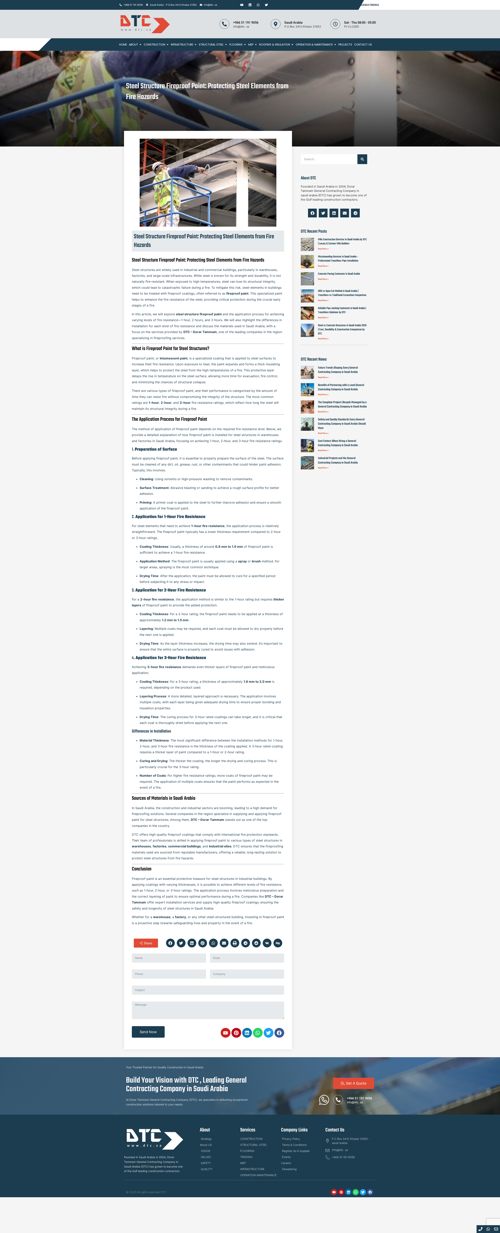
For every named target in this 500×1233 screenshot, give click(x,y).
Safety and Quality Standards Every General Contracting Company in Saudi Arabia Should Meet (342, 424)
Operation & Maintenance (314, 44)
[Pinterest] (236, 1033)
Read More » (323, 249)
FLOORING (236, 44)
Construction (154, 44)
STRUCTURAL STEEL (211, 44)
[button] (146, 943)
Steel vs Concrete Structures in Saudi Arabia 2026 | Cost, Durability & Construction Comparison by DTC (342, 329)
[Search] (362, 159)
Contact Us (348, 5)
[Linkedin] (250, 5)
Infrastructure (182, 44)
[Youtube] (242, 5)
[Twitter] (266, 5)
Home (123, 44)
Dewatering (370, 5)
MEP (251, 44)
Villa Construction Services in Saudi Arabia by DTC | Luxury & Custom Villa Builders (342, 241)
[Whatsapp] (258, 5)
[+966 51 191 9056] (224, 24)
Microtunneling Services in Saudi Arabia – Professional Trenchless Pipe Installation (338, 259)
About (133, 44)
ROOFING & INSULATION (274, 44)
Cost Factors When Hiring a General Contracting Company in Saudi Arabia (338, 443)
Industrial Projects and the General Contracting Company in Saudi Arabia (338, 460)
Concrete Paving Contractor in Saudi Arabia (339, 274)
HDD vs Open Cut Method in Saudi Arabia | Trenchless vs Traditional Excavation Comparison (342, 293)
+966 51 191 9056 (245, 22)
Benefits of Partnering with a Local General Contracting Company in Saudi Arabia (341, 387)
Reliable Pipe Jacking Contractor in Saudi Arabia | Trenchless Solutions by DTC (342, 310)
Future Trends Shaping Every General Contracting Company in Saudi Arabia (338, 369)
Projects (345, 44)
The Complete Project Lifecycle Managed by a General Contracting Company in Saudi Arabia (342, 404)
